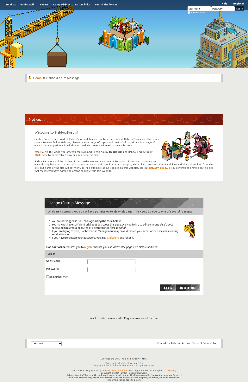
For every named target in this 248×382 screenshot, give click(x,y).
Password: (52, 268)
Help (224, 3)
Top (215, 343)
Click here (40, 155)
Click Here (113, 237)
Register (238, 3)
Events (44, 4)
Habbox (11, 4)
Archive (186, 343)
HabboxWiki (27, 4)
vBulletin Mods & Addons (115, 370)
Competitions (62, 4)
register (89, 247)
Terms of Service (201, 343)
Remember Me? (198, 12)
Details (171, 370)
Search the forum (106, 4)
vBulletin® (123, 363)
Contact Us (163, 343)
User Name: (53, 260)
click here (82, 155)
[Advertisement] (124, 96)
